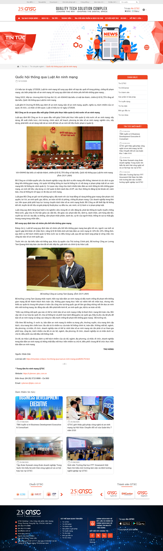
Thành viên (66, 18)
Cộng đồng (85, 2)
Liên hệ (92, 540)
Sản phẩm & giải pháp (69, 529)
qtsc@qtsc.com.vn (24, 531)
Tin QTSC (122, 83)
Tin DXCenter (123, 88)
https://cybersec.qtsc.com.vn (35, 373)
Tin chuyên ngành (37, 66)
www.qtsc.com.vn (24, 533)
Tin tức (55, 18)
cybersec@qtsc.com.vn (31, 383)
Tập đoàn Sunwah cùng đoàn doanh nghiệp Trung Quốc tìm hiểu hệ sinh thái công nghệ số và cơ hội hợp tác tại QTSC (131, 164)
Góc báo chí (98, 2)
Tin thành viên (123, 92)
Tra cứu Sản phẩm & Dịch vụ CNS (89, 18)
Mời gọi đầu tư (124, 111)
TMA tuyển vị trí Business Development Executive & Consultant (129, 136)
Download (53, 2)
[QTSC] (27, 9)
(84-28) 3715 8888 (24, 526)
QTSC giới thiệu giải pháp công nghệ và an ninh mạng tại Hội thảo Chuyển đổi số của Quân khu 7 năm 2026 (132, 149)
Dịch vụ (45, 18)
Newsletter (42, 2)
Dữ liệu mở (112, 2)
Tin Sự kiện (122, 106)
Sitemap (92, 542)
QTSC (135, 530)
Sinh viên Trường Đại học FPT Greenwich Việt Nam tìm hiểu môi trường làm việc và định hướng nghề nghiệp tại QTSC (131, 178)
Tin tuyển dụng (124, 101)
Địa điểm (30, 2)
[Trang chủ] (18, 66)
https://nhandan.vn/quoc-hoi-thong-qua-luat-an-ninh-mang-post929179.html (58, 359)
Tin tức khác (123, 115)
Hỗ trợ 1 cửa (135, 18)
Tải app (131, 8)
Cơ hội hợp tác (112, 18)
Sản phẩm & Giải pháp (127, 97)
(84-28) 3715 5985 (24, 528)
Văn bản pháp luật (68, 2)
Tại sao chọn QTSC (30, 18)
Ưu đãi (123, 18)
